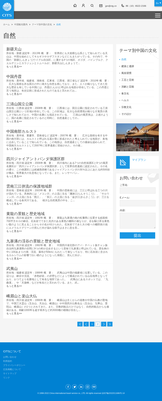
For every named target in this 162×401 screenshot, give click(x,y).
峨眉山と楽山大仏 (21, 296)
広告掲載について (12, 369)
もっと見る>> (14, 66)
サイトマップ (9, 373)
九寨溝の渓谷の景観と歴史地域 (33, 241)
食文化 (125, 93)
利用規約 (7, 361)
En (157, 3)
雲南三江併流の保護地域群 (29, 186)
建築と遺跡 (127, 66)
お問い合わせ (9, 357)
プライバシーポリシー (14, 365)
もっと (138, 141)
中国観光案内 (21, 24)
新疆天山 (14, 49)
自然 (123, 59)
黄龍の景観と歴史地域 (25, 214)
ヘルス (125, 100)
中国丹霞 (14, 76)
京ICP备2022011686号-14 (113, 393)
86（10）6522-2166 (136, 6)
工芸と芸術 (127, 79)
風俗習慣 (126, 73)
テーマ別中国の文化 (42, 24)
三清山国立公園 (19, 104)
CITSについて (12, 351)
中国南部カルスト (21, 131)
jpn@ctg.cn (111, 6)
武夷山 (12, 268)
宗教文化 (126, 107)
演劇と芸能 (127, 86)
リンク (6, 377)
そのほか (126, 114)
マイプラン (139, 159)
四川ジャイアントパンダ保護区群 (35, 159)
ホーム (6, 24)
